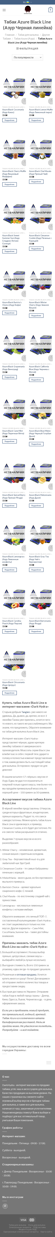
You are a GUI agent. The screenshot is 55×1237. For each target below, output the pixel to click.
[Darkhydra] (27, 10)
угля (13, 1088)
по (38, 1085)
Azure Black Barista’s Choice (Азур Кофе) (12, 303)
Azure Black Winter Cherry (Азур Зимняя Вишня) (39, 305)
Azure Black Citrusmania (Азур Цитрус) (13, 683)
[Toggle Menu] (48, 1063)
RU (24, 2)
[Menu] (4, 10)
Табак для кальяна (28, 34)
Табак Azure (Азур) (24, 38)
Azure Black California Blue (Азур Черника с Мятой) (39, 369)
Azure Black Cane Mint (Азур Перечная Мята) (13, 432)
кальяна (47, 1088)
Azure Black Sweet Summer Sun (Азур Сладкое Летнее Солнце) (11, 239)
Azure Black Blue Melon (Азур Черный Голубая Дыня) (40, 433)
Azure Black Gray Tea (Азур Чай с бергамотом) (39, 559)
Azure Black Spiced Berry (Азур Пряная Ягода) (13, 496)
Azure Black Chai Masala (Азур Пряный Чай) (40, 172)
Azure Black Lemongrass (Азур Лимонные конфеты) (13, 559)
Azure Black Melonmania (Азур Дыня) (40, 496)
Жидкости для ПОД (28, 1229)
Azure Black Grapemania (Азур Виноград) (13, 367)
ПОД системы (39, 1227)
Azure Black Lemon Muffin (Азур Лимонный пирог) (41, 111)
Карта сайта (46, 1232)
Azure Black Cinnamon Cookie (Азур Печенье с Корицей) (40, 238)
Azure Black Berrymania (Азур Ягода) (40, 622)
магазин (31, 1085)
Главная (10, 34)
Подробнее (10, 120)
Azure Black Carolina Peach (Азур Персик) (12, 622)
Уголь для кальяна (36, 1225)
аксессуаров (31, 1088)
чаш (19, 1088)
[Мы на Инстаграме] (5, 1206)
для (40, 1088)
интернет (21, 1085)
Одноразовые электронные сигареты (21, 1232)
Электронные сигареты (20, 1227)
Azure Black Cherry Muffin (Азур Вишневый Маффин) (14, 174)
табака (6, 1088)
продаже (45, 1085)
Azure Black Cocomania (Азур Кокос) (13, 111)
